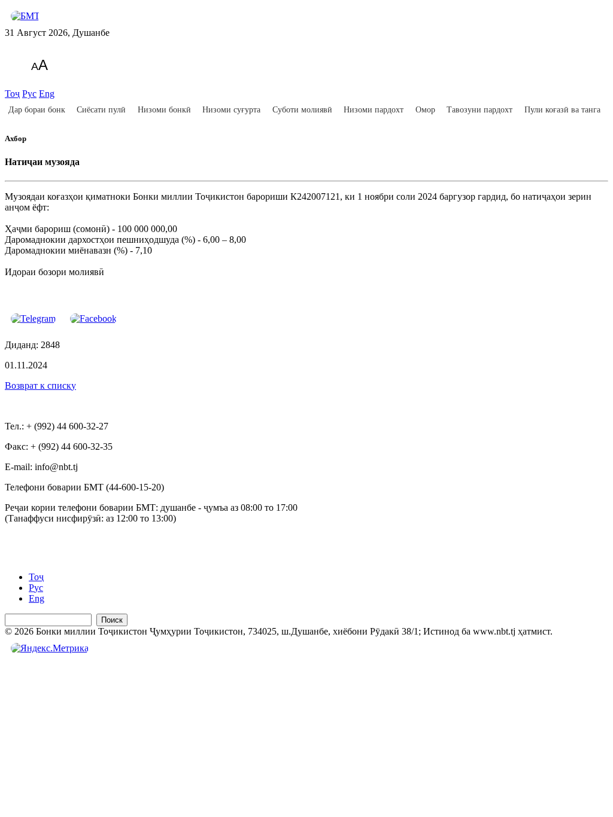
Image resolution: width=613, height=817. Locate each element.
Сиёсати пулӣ (101, 109)
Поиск (112, 619)
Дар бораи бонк (36, 109)
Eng (46, 94)
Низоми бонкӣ (164, 109)
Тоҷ (12, 94)
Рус (29, 94)
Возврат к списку (40, 385)
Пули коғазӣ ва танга (562, 109)
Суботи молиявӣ (302, 109)
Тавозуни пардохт (479, 109)
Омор (425, 109)
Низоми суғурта (231, 109)
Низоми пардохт (373, 109)
